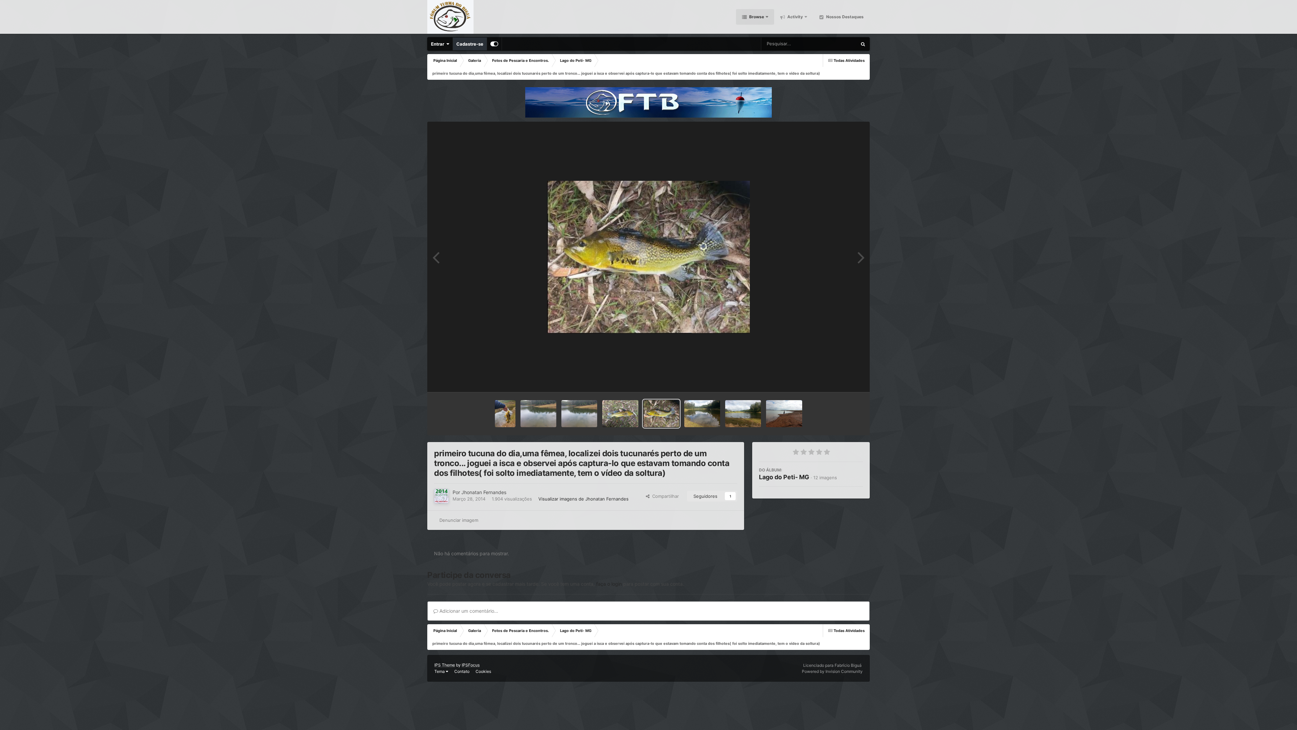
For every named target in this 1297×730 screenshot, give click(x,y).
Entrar (438, 44)
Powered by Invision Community (832, 671)
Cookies (483, 671)
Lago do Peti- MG (784, 477)
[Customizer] (494, 44)
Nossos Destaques (844, 16)
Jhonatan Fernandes (483, 492)
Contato (461, 671)
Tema (440, 671)
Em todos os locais (830, 43)
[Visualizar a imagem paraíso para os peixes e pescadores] (579, 413)
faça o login (609, 584)
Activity (794, 16)
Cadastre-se (469, 44)
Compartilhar (664, 496)
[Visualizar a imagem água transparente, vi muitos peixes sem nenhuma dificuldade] (702, 413)
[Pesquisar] (863, 44)
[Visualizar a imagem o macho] (620, 413)
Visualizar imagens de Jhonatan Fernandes (583, 499)
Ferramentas (841, 380)
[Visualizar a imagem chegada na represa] (743, 413)
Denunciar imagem (458, 520)
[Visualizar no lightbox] (648, 257)
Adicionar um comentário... (468, 611)
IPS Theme (444, 664)
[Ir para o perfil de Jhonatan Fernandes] (441, 496)
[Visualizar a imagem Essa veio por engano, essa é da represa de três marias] (784, 413)
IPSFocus (471, 664)
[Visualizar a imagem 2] (538, 413)
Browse (756, 16)
